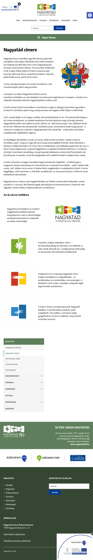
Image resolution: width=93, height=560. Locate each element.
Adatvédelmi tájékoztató (14, 534)
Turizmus (9, 382)
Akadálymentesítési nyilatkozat (17, 541)
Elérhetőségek (54, 20)
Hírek (18, 20)
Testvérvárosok (11, 364)
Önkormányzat (12, 376)
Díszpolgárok (10, 370)
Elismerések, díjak (12, 359)
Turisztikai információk (29, 20)
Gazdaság (9, 408)
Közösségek (10, 402)
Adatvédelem (65, 20)
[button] (90, 15)
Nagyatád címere (12, 353)
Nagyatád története (13, 347)
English (75, 20)
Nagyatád (9, 341)
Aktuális (9, 395)
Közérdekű (10, 389)
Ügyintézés (43, 20)
